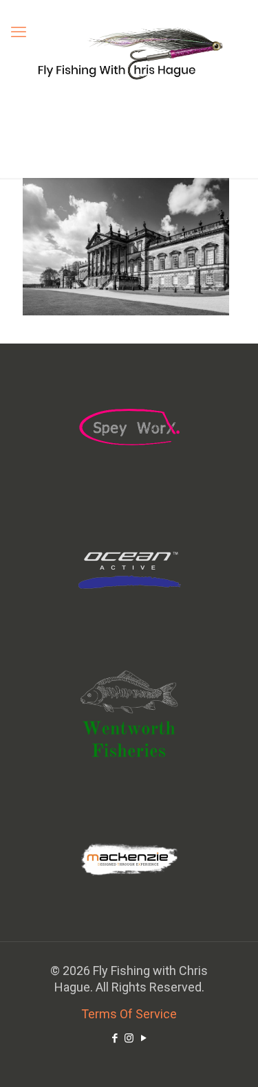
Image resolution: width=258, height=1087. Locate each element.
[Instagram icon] (129, 1038)
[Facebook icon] (114, 1038)
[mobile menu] (18, 32)
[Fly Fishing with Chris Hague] (129, 52)
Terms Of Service (129, 1014)
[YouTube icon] (143, 1038)
